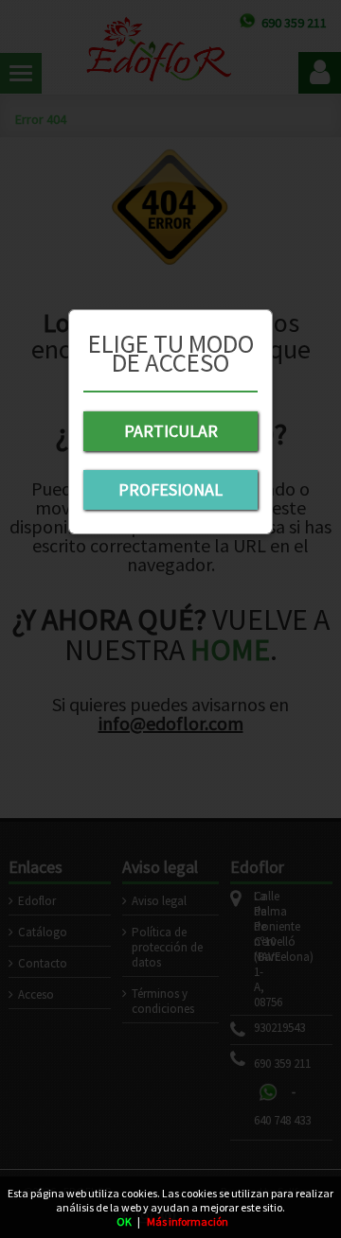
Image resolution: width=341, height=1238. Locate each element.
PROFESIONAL (170, 489)
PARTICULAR (171, 431)
